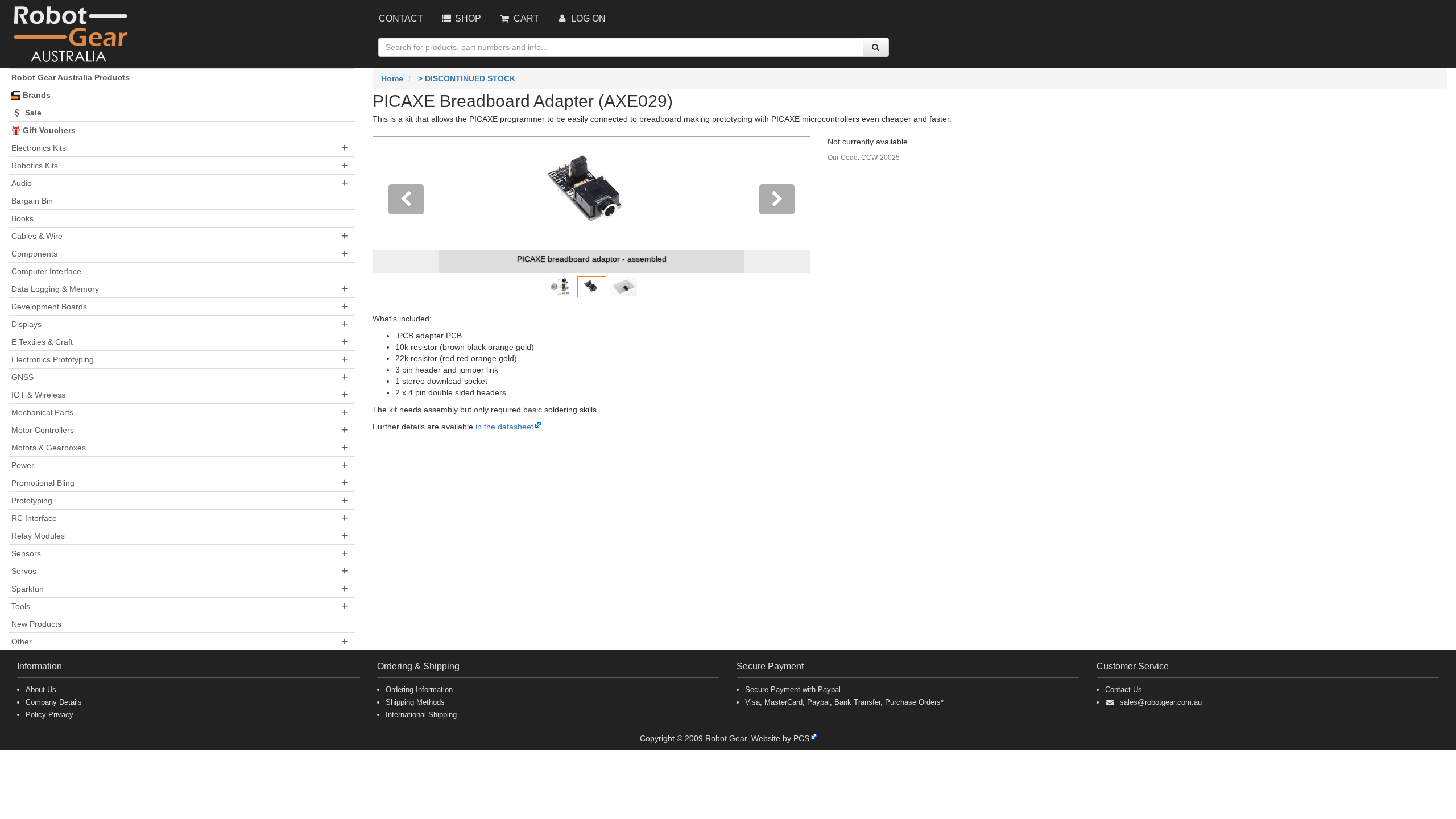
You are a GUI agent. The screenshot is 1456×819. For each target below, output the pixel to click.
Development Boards (49, 306)
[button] (406, 220)
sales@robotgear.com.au (1161, 702)
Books (22, 218)
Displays (26, 324)
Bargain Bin (32, 200)
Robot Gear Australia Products (70, 77)
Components (34, 253)
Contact (401, 18)
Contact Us (1123, 689)
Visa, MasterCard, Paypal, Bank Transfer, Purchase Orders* (844, 702)
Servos (23, 571)
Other (21, 641)
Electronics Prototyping (52, 359)
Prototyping (31, 500)
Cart (525, 18)
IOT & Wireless (38, 394)
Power (22, 465)
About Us (41, 689)
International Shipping (421, 714)
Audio (21, 183)
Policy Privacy (49, 714)
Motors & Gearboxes (48, 447)
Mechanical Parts (42, 412)
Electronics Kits (38, 147)
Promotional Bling (43, 482)
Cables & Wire (37, 236)
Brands (35, 95)
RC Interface (34, 518)
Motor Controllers (42, 430)
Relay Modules (38, 535)
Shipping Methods (415, 702)
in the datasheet (504, 426)
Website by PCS (780, 738)
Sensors (26, 553)
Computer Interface (46, 271)
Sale (32, 112)
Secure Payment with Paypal (793, 689)
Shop (467, 18)
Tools (20, 606)
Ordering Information (419, 689)
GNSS (22, 377)
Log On (587, 18)
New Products (36, 623)
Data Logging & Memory (55, 288)
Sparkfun (27, 588)
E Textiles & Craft (42, 341)
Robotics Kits (34, 165)
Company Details (54, 702)
